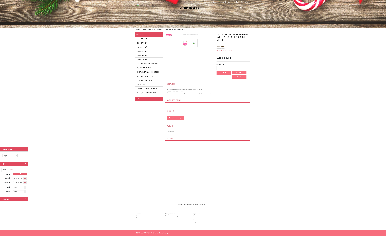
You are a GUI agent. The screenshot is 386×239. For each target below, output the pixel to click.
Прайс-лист (197, 214)
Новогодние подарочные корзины (148, 72)
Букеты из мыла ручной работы (147, 64)
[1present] (139, 9)
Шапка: (7, 178)
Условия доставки (183, 21)
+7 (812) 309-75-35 (189, 8)
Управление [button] (6, 199)
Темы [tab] (4, 170)
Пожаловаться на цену (224, 51)
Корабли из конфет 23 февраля (147, 88)
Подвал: (7, 182)
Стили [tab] (11, 170)
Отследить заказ (170, 214)
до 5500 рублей (142, 55)
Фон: (7, 187)
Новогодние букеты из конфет (147, 92)
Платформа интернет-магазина (186, 204)
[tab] (14, 164)
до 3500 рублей (142, 51)
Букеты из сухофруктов (145, 76)
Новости (196, 216)
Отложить (239, 72)
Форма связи (197, 222)
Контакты (161, 21)
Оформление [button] (6, 164)
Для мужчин (141, 84)
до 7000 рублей (142, 59)
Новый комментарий (176, 118)
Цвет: (7, 174)
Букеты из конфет (143, 39)
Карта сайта (197, 220)
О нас (152, 21)
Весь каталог (142, 21)
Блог (138, 99)
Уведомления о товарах (172, 216)
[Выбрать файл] (25, 178)
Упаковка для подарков (145, 80)
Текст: (7, 191)
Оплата (170, 21)
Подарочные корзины (144, 68)
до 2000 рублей (142, 47)
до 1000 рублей (142, 43)
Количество (220, 64)
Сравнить (239, 77)
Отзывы (196, 218)
